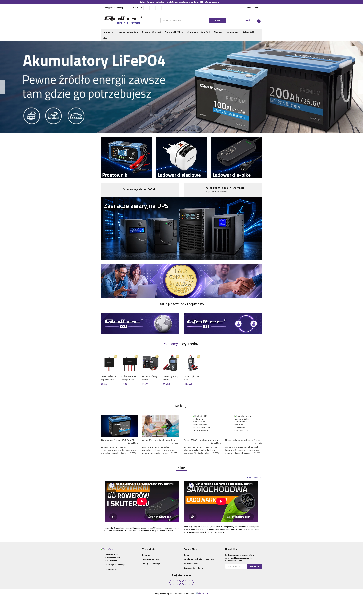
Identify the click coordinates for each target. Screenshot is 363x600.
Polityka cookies (191, 563)
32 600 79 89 (111, 569)
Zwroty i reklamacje (151, 563)
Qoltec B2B (248, 32)
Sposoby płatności (150, 559)
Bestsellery (232, 32)
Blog (105, 38)
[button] (148, 549)
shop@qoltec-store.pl (115, 565)
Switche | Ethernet (151, 32)
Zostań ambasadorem (193, 568)
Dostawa (146, 555)
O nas (186, 555)
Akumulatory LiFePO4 (198, 32)
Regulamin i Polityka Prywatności (199, 559)
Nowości (218, 32)
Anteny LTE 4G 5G (174, 32)
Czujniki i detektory (128, 32)
